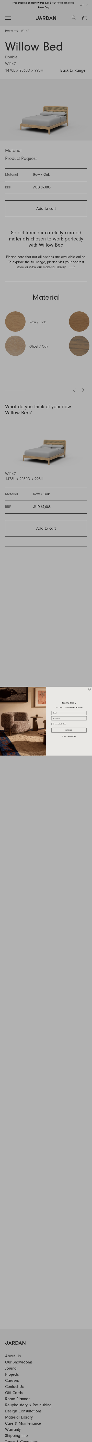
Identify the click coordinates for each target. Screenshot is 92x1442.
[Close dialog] (89, 689)
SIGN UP (68, 730)
